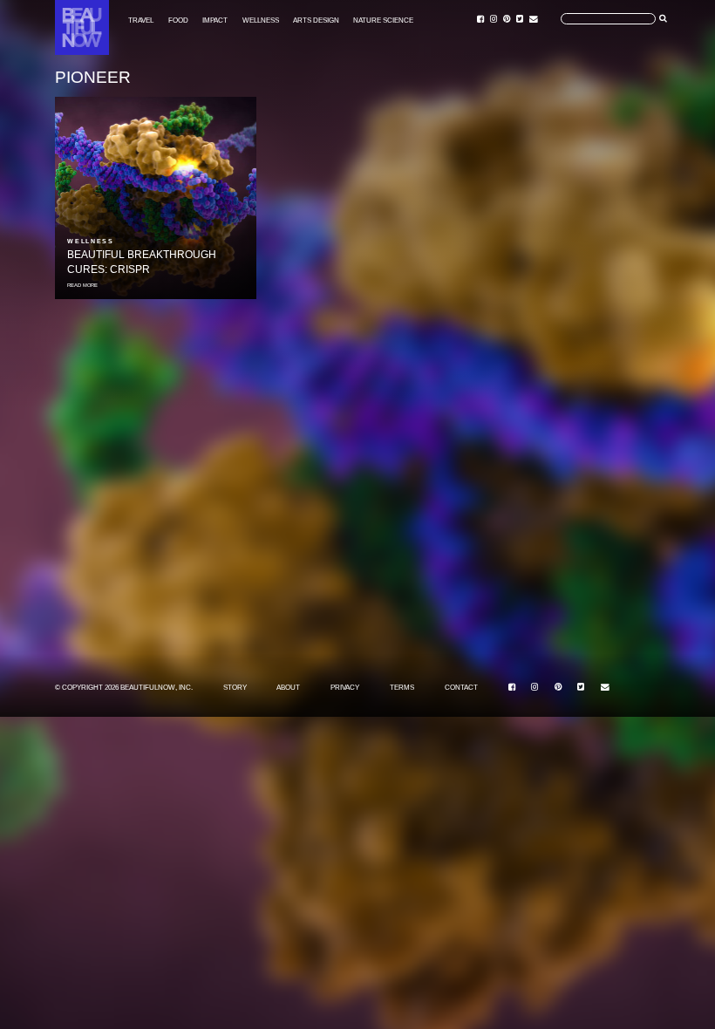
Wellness (260, 20)
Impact (215, 20)
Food (178, 20)
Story (235, 688)
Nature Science (383, 20)
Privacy (344, 688)
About (288, 688)
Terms (402, 688)
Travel (140, 20)
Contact (461, 688)
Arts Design (316, 20)
